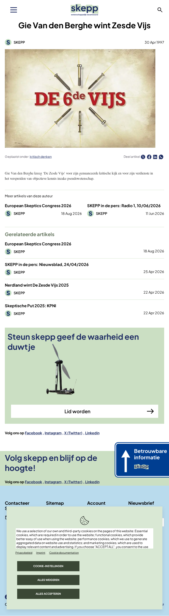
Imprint (40, 552)
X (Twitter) (73, 433)
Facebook (33, 433)
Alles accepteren (48, 593)
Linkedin (92, 433)
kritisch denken (41, 156)
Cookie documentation (64, 552)
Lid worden (77, 411)
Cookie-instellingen (48, 566)
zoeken (160, 10)
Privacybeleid (23, 552)
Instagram (53, 433)
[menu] (13, 10)
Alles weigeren (48, 580)
